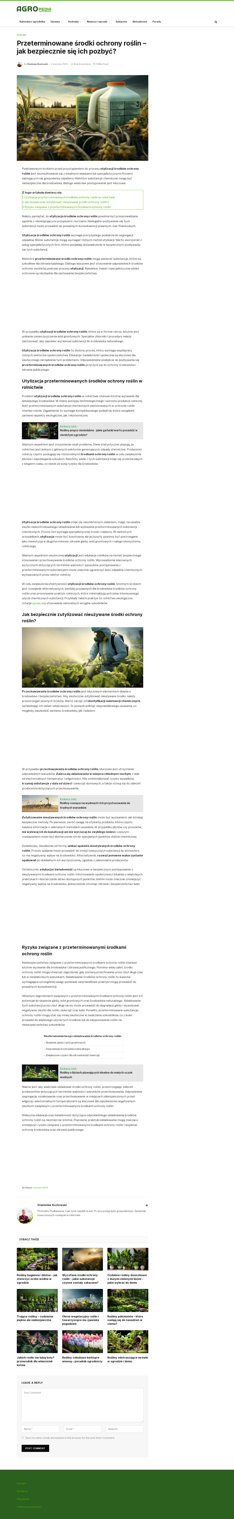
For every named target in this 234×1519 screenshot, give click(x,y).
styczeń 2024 (40, 1187)
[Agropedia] (34, 9)
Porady (156, 21)
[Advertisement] (82, 304)
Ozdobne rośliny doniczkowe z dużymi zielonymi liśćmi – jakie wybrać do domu (127, 1278)
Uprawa (55, 21)
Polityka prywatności (29, 1506)
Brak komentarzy (82, 64)
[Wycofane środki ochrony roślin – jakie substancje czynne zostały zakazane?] (82, 1259)
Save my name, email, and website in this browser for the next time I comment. (70, 1437)
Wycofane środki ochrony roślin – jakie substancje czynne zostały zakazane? (80, 1278)
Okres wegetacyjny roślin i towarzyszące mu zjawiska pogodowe (80, 1320)
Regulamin (23, 1499)
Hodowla (73, 21)
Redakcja (22, 1491)
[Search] (215, 22)
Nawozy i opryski (97, 21)
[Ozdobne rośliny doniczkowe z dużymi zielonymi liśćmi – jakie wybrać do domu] (127, 1259)
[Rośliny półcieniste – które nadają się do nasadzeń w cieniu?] (127, 1300)
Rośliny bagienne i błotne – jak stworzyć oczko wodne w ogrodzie (37, 1278)
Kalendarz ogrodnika (32, 21)
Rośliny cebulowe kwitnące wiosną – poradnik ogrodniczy (82, 1359)
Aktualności (139, 21)
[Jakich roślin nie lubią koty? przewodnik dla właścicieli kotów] (37, 1341)
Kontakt (21, 1483)
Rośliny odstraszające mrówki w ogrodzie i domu (127, 1359)
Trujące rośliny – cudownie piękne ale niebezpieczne (35, 1318)
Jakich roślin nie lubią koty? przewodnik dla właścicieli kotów (35, 1361)
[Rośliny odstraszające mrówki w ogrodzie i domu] (127, 1341)
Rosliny (21, 35)
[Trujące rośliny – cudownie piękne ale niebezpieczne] (37, 1300)
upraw (36, 603)
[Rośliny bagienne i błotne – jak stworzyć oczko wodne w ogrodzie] (37, 1259)
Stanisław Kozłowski (37, 64)
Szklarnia (121, 21)
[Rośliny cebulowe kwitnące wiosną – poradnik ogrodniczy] (82, 1341)
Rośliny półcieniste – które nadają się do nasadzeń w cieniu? (125, 1320)
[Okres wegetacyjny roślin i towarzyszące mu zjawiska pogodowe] (82, 1300)
